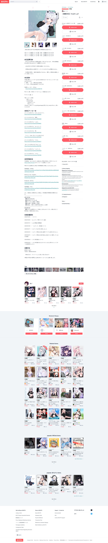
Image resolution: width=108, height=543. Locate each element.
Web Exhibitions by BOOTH (40, 524)
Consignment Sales (20, 527)
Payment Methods (39, 517)
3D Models (64, 7)
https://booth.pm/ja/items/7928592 (32, 114)
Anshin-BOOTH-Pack (72, 180)
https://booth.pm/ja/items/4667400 (32, 132)
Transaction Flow (38, 520)
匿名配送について (19, 517)
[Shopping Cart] (98, 1)
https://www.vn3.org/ (29, 162)
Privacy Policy (56, 540)
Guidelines (51, 540)
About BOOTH (84, 1)
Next (58, 24)
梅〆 (31, 283)
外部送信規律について (63, 540)
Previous (25, 24)
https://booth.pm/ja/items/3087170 (34, 88)
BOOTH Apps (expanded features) (23, 515)
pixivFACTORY (64, 190)
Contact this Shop (66, 203)
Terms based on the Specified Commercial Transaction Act (78, 540)
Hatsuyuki (76, 330)
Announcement (58, 512)
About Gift (65, 164)
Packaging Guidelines (20, 524)
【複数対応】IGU (40, 300)
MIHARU (31, 330)
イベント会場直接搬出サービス (22, 522)
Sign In (76, 1)
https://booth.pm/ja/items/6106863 (32, 123)
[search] (36, 2)
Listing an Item (19, 512)
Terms (63, 201)
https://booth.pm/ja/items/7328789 (32, 155)
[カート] (67, 11)
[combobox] (24, 2)
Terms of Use (36, 540)
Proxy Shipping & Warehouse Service (23, 520)
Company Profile (30, 540)
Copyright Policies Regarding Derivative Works (24, 530)
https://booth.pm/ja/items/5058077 (32, 141)
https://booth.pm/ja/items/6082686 (32, 119)
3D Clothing (70, 7)
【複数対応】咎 (63, 300)
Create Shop (93, 1)
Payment (65, 196)
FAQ (55, 515)
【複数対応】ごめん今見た (29, 300)
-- (44, 330)
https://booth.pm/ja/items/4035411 (32, 128)
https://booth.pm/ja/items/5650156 (32, 146)
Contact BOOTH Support (60, 517)
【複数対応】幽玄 (52, 300)
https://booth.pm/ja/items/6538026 (32, 150)
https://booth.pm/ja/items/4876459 (32, 137)
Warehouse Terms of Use (44, 540)
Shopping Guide (38, 515)
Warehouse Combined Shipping (41, 522)
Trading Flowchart (67, 194)
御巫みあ (61, 330)
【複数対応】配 (75, 300)
